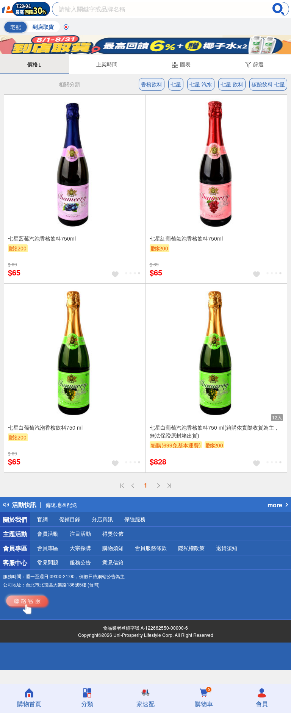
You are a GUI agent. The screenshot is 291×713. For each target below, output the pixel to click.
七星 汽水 (200, 84)
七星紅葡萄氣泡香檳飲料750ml (186, 238)
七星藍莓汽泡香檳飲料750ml (42, 238)
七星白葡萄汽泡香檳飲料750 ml (45, 427)
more (275, 504)
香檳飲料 (151, 84)
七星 (176, 84)
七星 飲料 (232, 84)
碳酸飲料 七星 (268, 84)
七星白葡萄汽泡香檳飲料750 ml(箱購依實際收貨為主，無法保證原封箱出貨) (214, 431)
